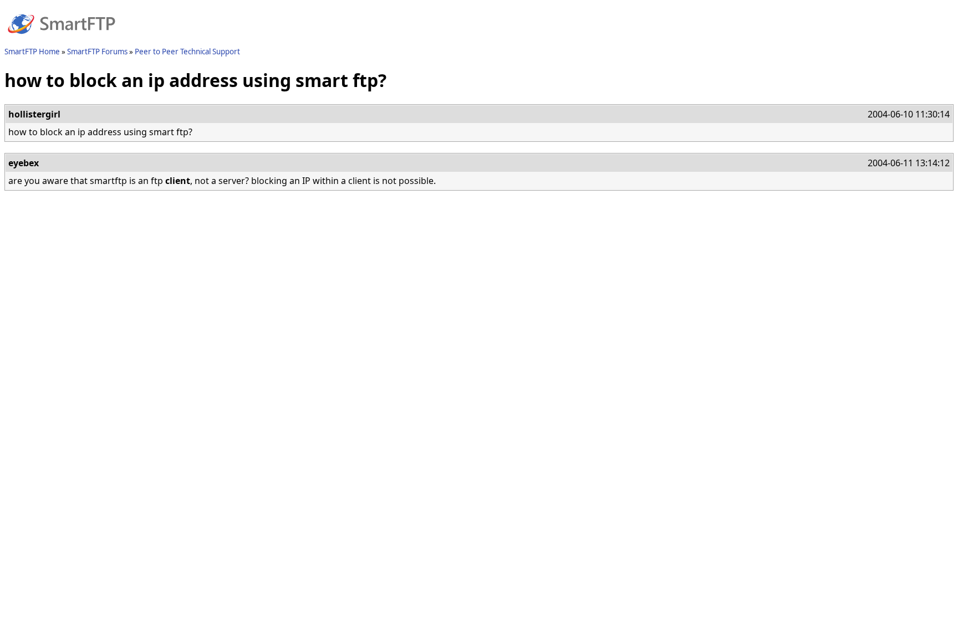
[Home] (61, 40)
